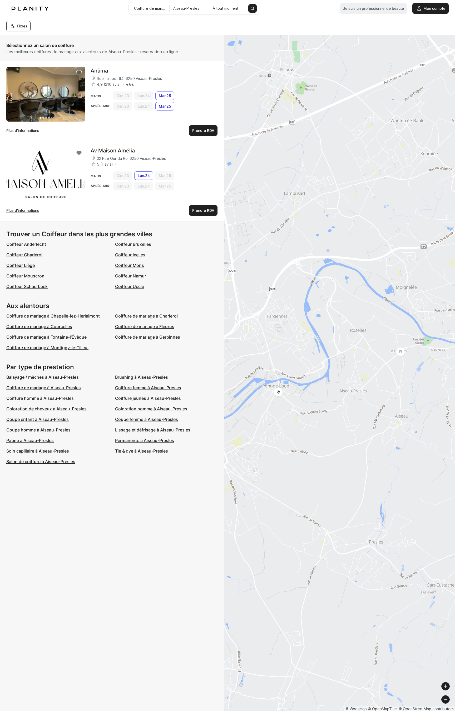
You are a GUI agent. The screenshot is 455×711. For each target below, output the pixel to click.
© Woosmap (356, 709)
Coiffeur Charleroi (24, 254)
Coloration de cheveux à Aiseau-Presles (46, 408)
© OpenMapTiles (383, 709)
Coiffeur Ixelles (130, 254)
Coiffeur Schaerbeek (27, 286)
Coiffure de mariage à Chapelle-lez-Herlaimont (53, 316)
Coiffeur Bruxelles (133, 244)
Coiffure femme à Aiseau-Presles (148, 387)
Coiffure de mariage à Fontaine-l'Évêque (46, 337)
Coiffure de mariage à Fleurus (144, 326)
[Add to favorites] (79, 73)
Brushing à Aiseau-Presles (141, 377)
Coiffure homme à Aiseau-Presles (40, 398)
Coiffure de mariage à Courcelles (39, 326)
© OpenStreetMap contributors (426, 709)
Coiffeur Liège (20, 265)
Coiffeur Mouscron (25, 275)
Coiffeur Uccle (129, 286)
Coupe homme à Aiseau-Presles (38, 430)
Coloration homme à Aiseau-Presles (151, 408)
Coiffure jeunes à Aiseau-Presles (148, 398)
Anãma (99, 71)
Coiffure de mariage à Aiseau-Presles (43, 387)
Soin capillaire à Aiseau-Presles (37, 451)
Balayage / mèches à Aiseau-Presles (42, 377)
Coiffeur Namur (130, 275)
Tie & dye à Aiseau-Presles (141, 451)
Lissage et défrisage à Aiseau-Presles (152, 430)
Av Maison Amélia (113, 150)
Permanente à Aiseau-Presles (144, 440)
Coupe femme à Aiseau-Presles (146, 419)
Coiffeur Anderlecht (26, 244)
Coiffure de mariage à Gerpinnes (147, 337)
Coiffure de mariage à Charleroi (146, 316)
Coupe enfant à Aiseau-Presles (37, 419)
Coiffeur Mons (129, 265)
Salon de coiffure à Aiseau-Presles (40, 461)
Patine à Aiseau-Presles (30, 440)
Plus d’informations (22, 130)
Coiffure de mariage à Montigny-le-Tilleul (47, 347)
